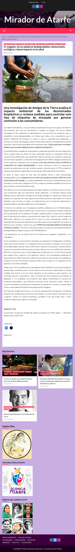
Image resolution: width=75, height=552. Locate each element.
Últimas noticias (50, 44)
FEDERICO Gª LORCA (18, 371)
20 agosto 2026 (8, 383)
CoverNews (48, 549)
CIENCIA (42, 371)
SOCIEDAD (7, 409)
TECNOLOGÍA (26, 542)
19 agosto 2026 (8, 419)
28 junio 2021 (9, 53)
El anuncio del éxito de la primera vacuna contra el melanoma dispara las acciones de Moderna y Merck (55, 381)
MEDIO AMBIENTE (30, 44)
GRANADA (28, 371)
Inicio (43, 2)
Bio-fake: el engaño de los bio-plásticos (25, 151)
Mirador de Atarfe (37, 19)
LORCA (6, 374)
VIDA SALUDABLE (60, 44)
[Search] (70, 30)
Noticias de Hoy (40, 44)
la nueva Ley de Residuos (34, 294)
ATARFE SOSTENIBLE (9, 44)
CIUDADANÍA (20, 44)
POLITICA (15, 542)
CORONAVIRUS (20, 540)
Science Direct (9, 258)
